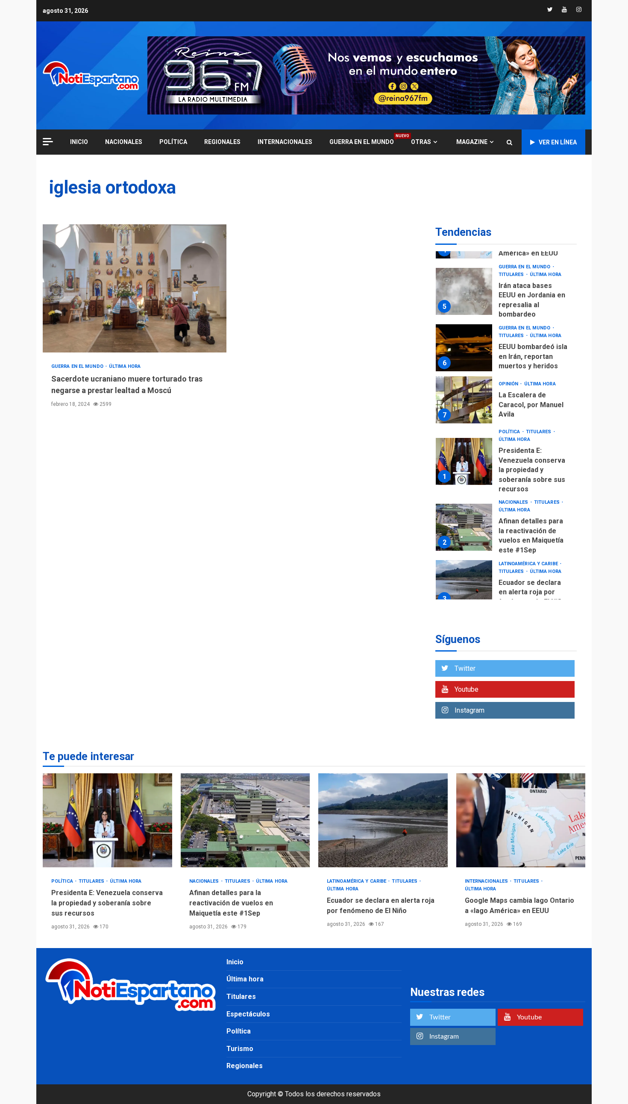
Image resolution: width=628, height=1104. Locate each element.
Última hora (125, 366)
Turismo (239, 1049)
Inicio (235, 962)
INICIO (79, 141)
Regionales (222, 141)
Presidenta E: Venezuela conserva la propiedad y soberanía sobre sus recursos (464, 461)
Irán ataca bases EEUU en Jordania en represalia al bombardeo (464, 291)
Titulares (512, 274)
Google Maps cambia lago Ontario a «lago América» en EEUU (521, 820)
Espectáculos (248, 1014)
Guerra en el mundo (361, 141)
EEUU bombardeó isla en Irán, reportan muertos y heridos (464, 347)
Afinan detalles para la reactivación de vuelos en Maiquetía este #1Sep (464, 527)
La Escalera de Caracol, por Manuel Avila (464, 399)
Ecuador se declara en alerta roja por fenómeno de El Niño (464, 583)
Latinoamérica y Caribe (529, 563)
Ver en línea (558, 142)
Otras (421, 141)
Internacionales (285, 141)
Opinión (509, 384)
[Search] (509, 142)
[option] (506, 293)
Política (173, 141)
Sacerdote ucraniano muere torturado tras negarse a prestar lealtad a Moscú (134, 288)
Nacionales (123, 141)
